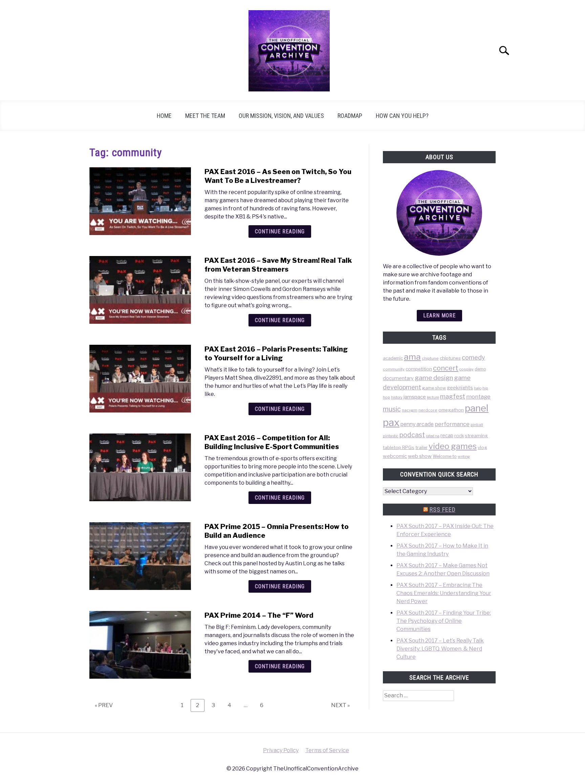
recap (446, 435)
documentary (398, 378)
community (394, 369)
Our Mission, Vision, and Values (281, 115)
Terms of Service (327, 750)
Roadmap (350, 115)
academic (393, 358)
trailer (421, 447)
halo (477, 388)
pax (391, 422)
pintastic (390, 435)
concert (445, 368)
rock (459, 435)
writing (464, 456)
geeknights (460, 387)
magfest (452, 396)
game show (434, 387)
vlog (482, 447)
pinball (477, 424)
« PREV (104, 705)
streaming (476, 435)
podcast (412, 435)
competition (419, 369)
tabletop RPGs (398, 447)
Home (164, 115)
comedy (473, 357)
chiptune (430, 358)
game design (434, 378)
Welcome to (445, 456)
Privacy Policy (281, 750)
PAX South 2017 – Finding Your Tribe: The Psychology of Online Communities (443, 621)
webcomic (395, 456)
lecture (433, 397)
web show (420, 456)
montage (478, 396)
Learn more (439, 315)
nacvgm (409, 410)
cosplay (466, 369)
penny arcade (417, 424)
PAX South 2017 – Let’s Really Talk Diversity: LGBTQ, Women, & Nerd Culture (440, 648)
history (397, 397)
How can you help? (402, 115)
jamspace (415, 397)
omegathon (451, 409)
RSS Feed (443, 509)
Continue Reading (280, 231)
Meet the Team (205, 115)
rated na (432, 435)
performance (452, 424)
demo (480, 369)
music (392, 409)
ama (412, 357)
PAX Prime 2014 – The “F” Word (258, 615)
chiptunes (450, 358)
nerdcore (427, 410)
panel (477, 408)
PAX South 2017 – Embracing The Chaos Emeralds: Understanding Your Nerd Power (443, 593)
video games (453, 446)
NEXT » (340, 705)
